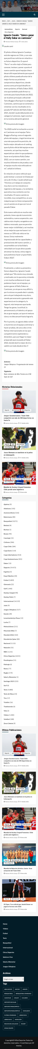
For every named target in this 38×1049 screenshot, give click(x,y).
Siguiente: (17, 374)
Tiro (5, 698)
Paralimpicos (8, 660)
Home (5, 924)
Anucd (25, 989)
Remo (6, 669)
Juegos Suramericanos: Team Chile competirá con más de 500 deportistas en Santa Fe (19, 418)
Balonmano (8, 517)
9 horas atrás (23, 873)
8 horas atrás (23, 492)
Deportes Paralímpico (12, 1011)
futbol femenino (10, 1015)
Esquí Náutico (9, 576)
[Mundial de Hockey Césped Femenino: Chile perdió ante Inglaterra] (19, 473)
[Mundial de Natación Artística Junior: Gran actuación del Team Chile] (19, 854)
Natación (7, 648)
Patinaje (7, 664)
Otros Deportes (9, 32)
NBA (5, 652)
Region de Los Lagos (11, 1024)
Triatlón (6, 702)
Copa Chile (7, 546)
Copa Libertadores (10, 555)
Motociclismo (9, 626)
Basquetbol (8, 521)
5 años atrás (24, 41)
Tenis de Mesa (9, 694)
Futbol (6, 580)
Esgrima (7, 572)
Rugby (6, 673)
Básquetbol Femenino (23, 993)
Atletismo (7, 508)
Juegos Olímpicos (10, 610)
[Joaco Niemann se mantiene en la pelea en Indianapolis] (19, 438)
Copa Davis (8, 551)
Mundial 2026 (9, 635)
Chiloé (16, 998)
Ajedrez (6, 504)
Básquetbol (8, 993)
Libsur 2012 (23, 1015)
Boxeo (6, 534)
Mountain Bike (9, 631)
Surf (5, 685)
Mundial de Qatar (10, 639)
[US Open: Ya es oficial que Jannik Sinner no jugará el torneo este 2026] (19, 890)
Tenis (5, 690)
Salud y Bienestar (10, 677)
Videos (6, 715)
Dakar (6, 563)
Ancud (17, 989)
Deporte (17, 29)
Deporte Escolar (10, 1002)
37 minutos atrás (24, 423)
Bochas (6, 530)
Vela (5, 711)
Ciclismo (7, 542)
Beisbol (6, 525)
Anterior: (18, 364)
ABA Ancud (8, 989)
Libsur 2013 (8, 1019)
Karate (6, 614)
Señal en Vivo (8, 957)
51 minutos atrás (24, 458)
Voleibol (7, 719)
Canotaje (7, 538)
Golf (13, 444)
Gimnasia (7, 584)
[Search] (34, 15)
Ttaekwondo (8, 706)
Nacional (24, 29)
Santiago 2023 (9, 681)
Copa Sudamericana (11, 559)
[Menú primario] (6, 15)
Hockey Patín (8, 597)
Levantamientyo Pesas (12, 618)
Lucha (6, 622)
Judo (5, 605)
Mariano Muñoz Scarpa (11, 41)
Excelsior (26, 1011)
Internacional (15, 410)
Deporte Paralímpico (11, 1006)
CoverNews (24, 1043)
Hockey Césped (16, 479)
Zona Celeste (8, 723)
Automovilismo (9, 29)
